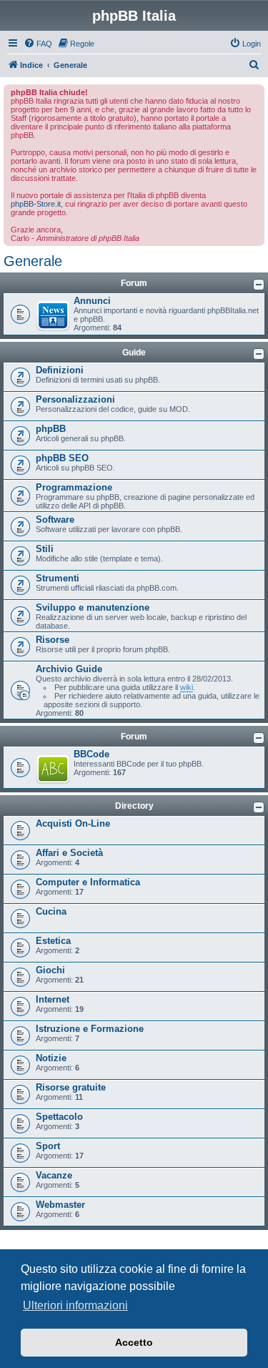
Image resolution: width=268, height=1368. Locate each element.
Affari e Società (69, 852)
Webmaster (60, 1204)
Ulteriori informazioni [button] (75, 1305)
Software (55, 519)
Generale (33, 261)
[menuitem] (38, 43)
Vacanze (54, 1175)
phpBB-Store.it (36, 204)
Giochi (50, 970)
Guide (134, 353)
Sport (48, 1146)
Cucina (51, 911)
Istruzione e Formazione (90, 1028)
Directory (134, 806)
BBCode (91, 754)
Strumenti (57, 578)
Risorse (52, 639)
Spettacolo (59, 1116)
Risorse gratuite (71, 1087)
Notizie (51, 1058)
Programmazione (74, 487)
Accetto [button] (134, 1342)
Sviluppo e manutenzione (92, 607)
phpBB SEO (62, 458)
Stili (45, 548)
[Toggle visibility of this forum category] (258, 284)
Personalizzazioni (75, 399)
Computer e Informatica (88, 882)
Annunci (92, 300)
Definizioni (60, 370)
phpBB (51, 428)
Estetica (53, 940)
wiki (186, 687)
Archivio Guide (69, 669)
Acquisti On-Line (73, 823)
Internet (52, 999)
